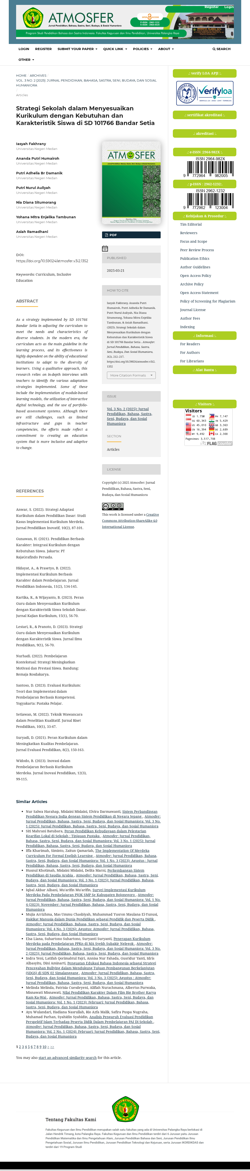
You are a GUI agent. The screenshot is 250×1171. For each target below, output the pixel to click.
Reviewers (188, 232)
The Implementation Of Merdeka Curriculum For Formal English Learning (87, 853)
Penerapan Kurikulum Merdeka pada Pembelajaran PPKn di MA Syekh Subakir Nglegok (88, 941)
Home (21, 75)
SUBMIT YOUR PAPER (76, 49)
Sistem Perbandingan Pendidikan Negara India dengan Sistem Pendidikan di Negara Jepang (91, 814)
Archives (38, 75)
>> (52, 1046)
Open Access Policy (195, 275)
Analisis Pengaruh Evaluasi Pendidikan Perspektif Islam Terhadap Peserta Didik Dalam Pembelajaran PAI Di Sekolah (89, 1019)
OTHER (25, 60)
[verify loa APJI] (204, 105)
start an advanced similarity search (68, 1057)
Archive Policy (192, 284)
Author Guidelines (195, 267)
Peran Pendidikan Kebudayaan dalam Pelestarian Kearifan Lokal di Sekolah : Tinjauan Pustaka (86, 833)
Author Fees (190, 318)
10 (44, 1046)
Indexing (187, 326)
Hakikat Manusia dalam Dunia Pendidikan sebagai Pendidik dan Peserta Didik (90, 919)
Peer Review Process (197, 250)
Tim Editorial (191, 224)
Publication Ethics (194, 258)
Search (223, 49)
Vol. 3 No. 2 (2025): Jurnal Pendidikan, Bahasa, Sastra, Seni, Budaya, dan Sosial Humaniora (86, 82)
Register (43, 49)
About (164, 49)
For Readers (190, 344)
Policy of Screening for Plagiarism (207, 301)
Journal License (193, 309)
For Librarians (192, 361)
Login (24, 49)
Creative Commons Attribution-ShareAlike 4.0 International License (130, 520)
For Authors (190, 352)
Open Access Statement (199, 292)
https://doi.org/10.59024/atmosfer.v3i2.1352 (52, 261)
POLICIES (141, 49)
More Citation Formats (128, 375)
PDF (113, 235)
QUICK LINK (113, 49)
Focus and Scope (193, 241)
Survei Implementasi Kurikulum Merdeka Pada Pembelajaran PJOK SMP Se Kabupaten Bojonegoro (86, 892)
